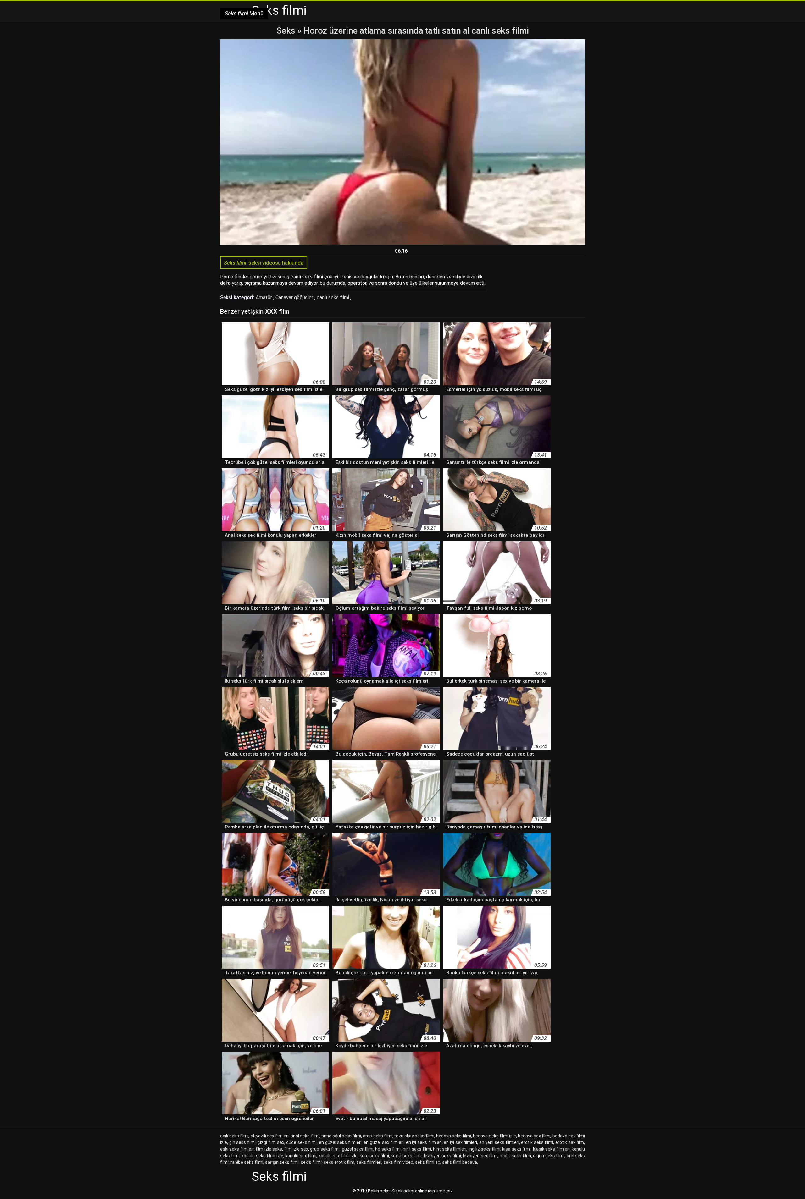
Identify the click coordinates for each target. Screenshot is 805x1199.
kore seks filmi (374, 1155)
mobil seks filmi (515, 1155)
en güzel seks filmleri (340, 1142)
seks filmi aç (427, 1162)
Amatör (264, 297)
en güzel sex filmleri (384, 1142)
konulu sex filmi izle (338, 1155)
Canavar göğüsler (294, 297)
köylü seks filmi (406, 1155)
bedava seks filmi (453, 1135)
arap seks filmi (377, 1135)
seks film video (398, 1162)
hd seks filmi (388, 1149)
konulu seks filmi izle (262, 1155)
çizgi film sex (271, 1142)
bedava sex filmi (534, 1135)
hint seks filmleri (449, 1149)
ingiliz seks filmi (484, 1149)
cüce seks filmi (301, 1142)
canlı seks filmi (333, 297)
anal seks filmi (305, 1135)
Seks (285, 30)
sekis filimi (311, 1162)
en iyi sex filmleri (460, 1142)
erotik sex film (569, 1142)
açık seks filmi (234, 1135)
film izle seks (269, 1149)
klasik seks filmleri (551, 1149)
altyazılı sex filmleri (270, 1135)
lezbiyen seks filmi (442, 1155)
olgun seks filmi (548, 1155)
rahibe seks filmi (246, 1162)
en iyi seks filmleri (424, 1142)
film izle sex (296, 1149)
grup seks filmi (325, 1149)
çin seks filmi (242, 1142)
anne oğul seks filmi (341, 1135)
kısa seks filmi (516, 1149)
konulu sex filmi (300, 1155)
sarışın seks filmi (282, 1162)
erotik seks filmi (537, 1142)
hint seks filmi (417, 1149)
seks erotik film (339, 1162)
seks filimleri (368, 1162)
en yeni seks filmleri (499, 1142)
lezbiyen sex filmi (480, 1155)
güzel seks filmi (357, 1149)
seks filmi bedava (459, 1162)
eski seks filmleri (237, 1149)
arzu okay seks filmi (414, 1135)
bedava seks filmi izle (494, 1135)
